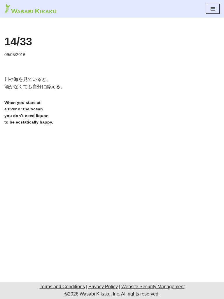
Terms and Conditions (62, 286)
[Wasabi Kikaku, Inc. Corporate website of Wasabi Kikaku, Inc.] (30, 8)
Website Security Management (153, 286)
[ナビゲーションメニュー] (213, 9)
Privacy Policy (103, 286)
